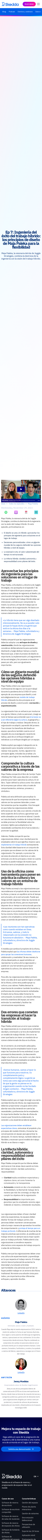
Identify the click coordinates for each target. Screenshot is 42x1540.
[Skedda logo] (12, 1476)
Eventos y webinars (25, 12)
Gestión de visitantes (30, 1513)
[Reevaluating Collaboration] (25, 500)
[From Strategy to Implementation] (13, 500)
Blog (4, 12)
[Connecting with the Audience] (34, 500)
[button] (38, 4)
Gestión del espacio (30, 1502)
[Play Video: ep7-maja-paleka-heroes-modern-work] (21, 489)
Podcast (12, 12)
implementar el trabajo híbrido (14, 844)
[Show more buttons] (39, 500)
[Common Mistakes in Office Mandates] (28, 500)
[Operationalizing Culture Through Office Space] (23, 500)
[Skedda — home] (10, 4)
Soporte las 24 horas (30, 1531)
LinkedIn (21, 1372)
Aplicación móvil (28, 1535)
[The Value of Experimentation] (32, 500)
